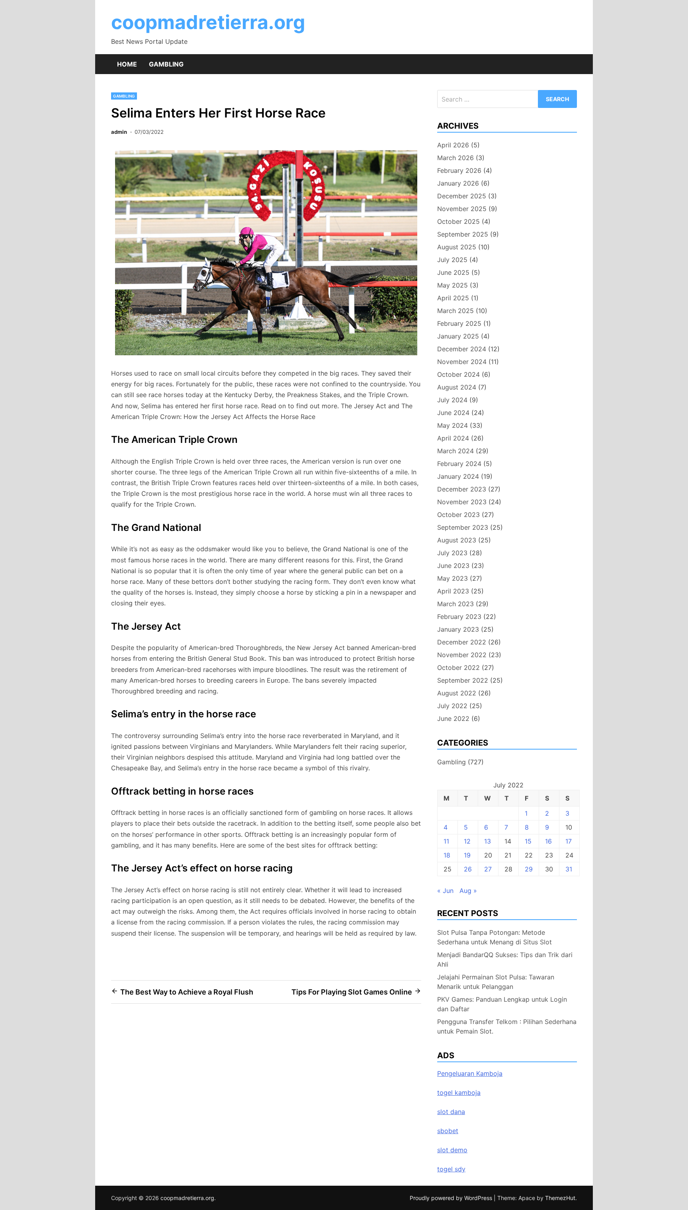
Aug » (468, 891)
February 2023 (459, 617)
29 (529, 869)
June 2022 (453, 718)
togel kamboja (459, 1092)
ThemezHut (560, 1197)
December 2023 (461, 489)
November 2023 (462, 502)
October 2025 (458, 221)
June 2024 (453, 413)
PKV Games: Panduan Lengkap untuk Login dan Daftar (502, 1004)
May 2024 (452, 425)
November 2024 (462, 362)
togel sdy (451, 1169)
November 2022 (462, 655)
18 (447, 855)
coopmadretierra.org (208, 22)
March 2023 (455, 604)
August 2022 (456, 693)
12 (467, 841)
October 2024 (458, 374)
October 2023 (458, 515)
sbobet (447, 1131)
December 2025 (461, 196)
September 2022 (462, 680)
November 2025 (462, 209)
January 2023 (458, 629)
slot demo (452, 1150)
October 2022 (458, 668)
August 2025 (456, 247)
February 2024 (459, 464)
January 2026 (458, 183)
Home (127, 64)
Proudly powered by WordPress (452, 1197)
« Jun (445, 891)
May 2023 (452, 578)
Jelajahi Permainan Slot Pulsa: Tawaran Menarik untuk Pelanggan (495, 982)
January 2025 (458, 336)
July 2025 (452, 260)
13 (487, 841)
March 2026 (455, 158)
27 (488, 869)
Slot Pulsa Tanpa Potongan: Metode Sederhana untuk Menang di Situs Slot (494, 937)
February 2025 (459, 323)
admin (119, 132)
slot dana (451, 1112)
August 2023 (456, 540)
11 (446, 841)
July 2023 (452, 553)
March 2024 (455, 451)
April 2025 (453, 298)
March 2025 (455, 311)
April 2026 (453, 145)
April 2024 (453, 438)
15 (528, 841)
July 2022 (452, 706)
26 (468, 869)
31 (568, 869)
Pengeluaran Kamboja (469, 1073)
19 (467, 855)
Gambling (166, 64)
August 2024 (456, 387)
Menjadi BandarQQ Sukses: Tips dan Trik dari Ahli (505, 959)
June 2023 (453, 566)
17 (568, 841)
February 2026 (459, 170)
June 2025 (453, 272)
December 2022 (461, 642)
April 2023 (453, 591)
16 (548, 841)
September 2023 (462, 527)
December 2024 (461, 349)
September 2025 (462, 234)
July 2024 (452, 400)
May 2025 (452, 285)
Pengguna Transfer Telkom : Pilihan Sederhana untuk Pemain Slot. (507, 1026)
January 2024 (458, 476)
